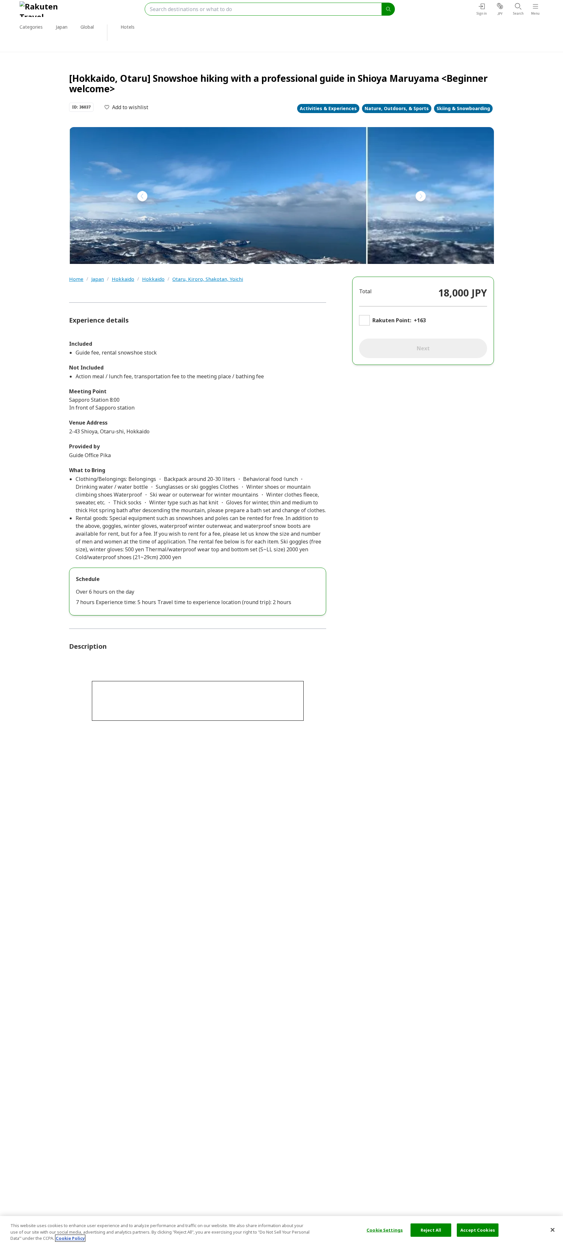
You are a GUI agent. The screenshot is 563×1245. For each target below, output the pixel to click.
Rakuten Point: (391, 320)
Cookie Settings (385, 1230)
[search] (388, 9)
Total (365, 291)
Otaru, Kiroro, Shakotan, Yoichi (207, 279)
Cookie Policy (70, 1238)
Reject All (431, 1230)
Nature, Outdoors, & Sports (397, 108)
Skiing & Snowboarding (463, 108)
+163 (420, 320)
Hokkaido (123, 279)
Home (76, 279)
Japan (97, 279)
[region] (281, 1230)
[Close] (552, 1230)
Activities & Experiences (328, 108)
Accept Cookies (477, 1230)
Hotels (128, 27)
